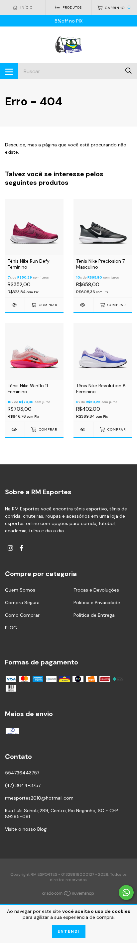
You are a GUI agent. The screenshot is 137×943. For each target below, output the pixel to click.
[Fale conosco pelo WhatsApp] (126, 892)
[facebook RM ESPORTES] (21, 548)
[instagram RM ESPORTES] (10, 548)
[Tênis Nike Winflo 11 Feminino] (15, 429)
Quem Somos (20, 590)
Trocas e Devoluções (96, 590)
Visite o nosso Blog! (26, 829)
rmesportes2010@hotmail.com (39, 798)
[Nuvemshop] (68, 894)
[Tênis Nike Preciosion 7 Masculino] (83, 304)
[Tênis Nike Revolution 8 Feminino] (83, 429)
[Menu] (9, 71)
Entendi (69, 931)
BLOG (11, 628)
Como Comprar (22, 615)
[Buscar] (128, 71)
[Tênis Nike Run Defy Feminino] (15, 304)
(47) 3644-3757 (23, 785)
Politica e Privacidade (96, 602)
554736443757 (22, 773)
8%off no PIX (68, 21)
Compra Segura (22, 602)
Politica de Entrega (94, 615)
